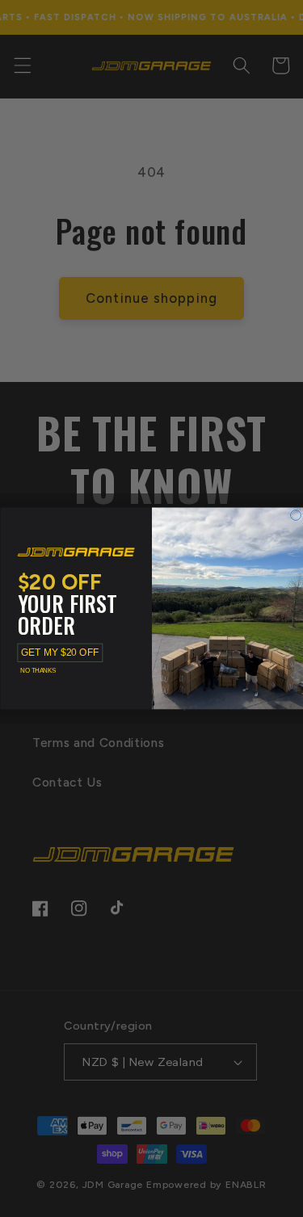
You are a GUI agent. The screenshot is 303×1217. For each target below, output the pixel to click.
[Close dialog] (295, 515)
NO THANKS (37, 671)
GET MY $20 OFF (60, 653)
